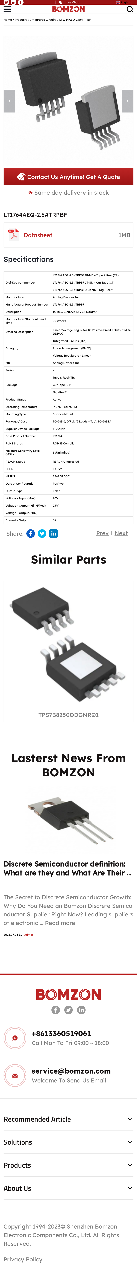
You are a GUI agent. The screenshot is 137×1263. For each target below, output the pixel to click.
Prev (102, 533)
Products (21, 19)
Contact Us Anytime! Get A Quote (73, 176)
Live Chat (72, 2)
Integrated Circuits (43, 19)
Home (8, 19)
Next (121, 533)
